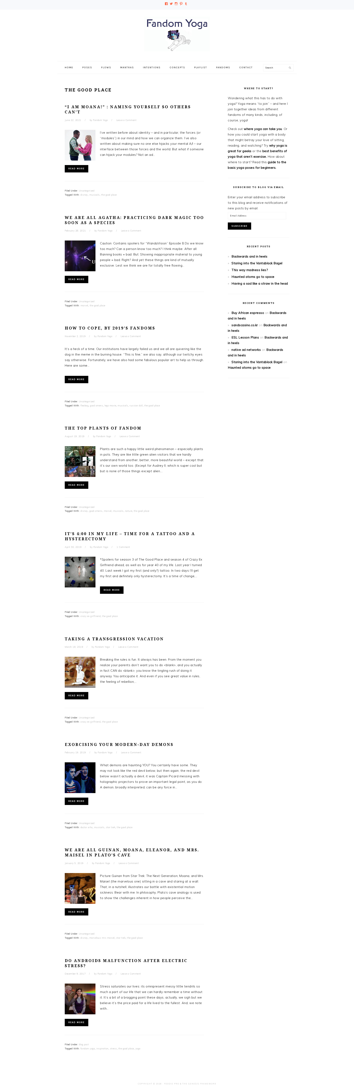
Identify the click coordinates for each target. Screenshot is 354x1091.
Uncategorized (87, 190)
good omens (96, 405)
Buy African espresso (247, 313)
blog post (84, 1044)
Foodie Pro (171, 1084)
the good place (109, 194)
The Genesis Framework (199, 1084)
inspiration (102, 1048)
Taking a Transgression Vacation (114, 639)
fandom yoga (88, 1048)
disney (84, 194)
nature (128, 511)
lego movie (110, 405)
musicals (94, 194)
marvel (84, 305)
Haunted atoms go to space (253, 277)
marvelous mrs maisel (102, 937)
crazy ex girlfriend (91, 616)
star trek (111, 827)
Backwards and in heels (249, 256)
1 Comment (123, 547)
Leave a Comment (126, 120)
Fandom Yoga (177, 34)
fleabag (85, 405)
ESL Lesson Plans (245, 337)
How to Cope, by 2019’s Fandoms (110, 328)
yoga (138, 1048)
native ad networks (246, 350)
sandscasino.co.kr (244, 325)
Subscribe (239, 226)
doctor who (87, 827)
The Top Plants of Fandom (103, 428)
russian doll (136, 405)
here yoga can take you (264, 129)
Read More (76, 168)
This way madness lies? (249, 270)
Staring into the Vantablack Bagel (257, 263)
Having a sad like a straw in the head (259, 283)
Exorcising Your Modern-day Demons (119, 744)
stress (113, 1048)
